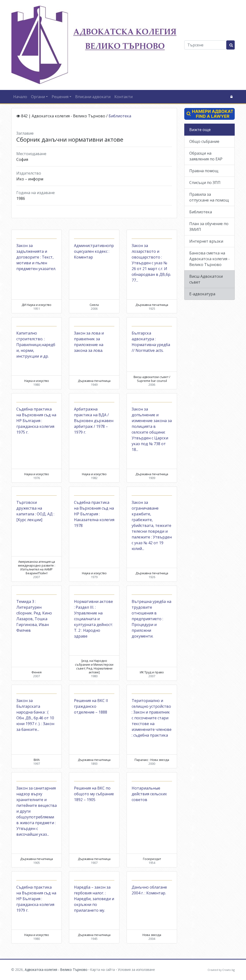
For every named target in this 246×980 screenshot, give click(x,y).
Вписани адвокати (93, 96)
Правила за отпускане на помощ (209, 197)
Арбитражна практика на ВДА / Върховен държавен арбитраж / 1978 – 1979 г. (93, 420)
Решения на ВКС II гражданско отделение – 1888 (91, 706)
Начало (20, 96)
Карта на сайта (102, 969)
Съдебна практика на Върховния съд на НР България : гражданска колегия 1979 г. (36, 899)
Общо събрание (204, 141)
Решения (60, 96)
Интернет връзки (206, 241)
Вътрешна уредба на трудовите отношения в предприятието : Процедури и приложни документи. (151, 619)
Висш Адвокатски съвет (206, 279)
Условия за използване (136, 969)
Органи (38, 96)
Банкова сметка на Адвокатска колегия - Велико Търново (209, 258)
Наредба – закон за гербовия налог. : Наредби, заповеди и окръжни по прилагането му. (94, 899)
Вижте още (200, 129)
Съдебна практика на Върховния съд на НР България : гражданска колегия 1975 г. (36, 420)
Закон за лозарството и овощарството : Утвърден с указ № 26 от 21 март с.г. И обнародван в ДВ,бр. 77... (151, 263)
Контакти (123, 96)
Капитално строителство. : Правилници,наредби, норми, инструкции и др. (35, 344)
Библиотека (120, 116)
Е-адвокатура (202, 294)
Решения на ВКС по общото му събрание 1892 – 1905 (94, 793)
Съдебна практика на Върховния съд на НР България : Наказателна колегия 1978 (94, 514)
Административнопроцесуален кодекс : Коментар (94, 251)
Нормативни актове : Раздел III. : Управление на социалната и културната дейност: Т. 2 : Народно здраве (93, 619)
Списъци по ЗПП (205, 182)
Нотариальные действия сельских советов (149, 793)
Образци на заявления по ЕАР (205, 156)
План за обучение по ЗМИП (208, 226)
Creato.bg (228, 970)
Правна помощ (203, 170)
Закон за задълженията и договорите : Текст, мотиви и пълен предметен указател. (36, 257)
